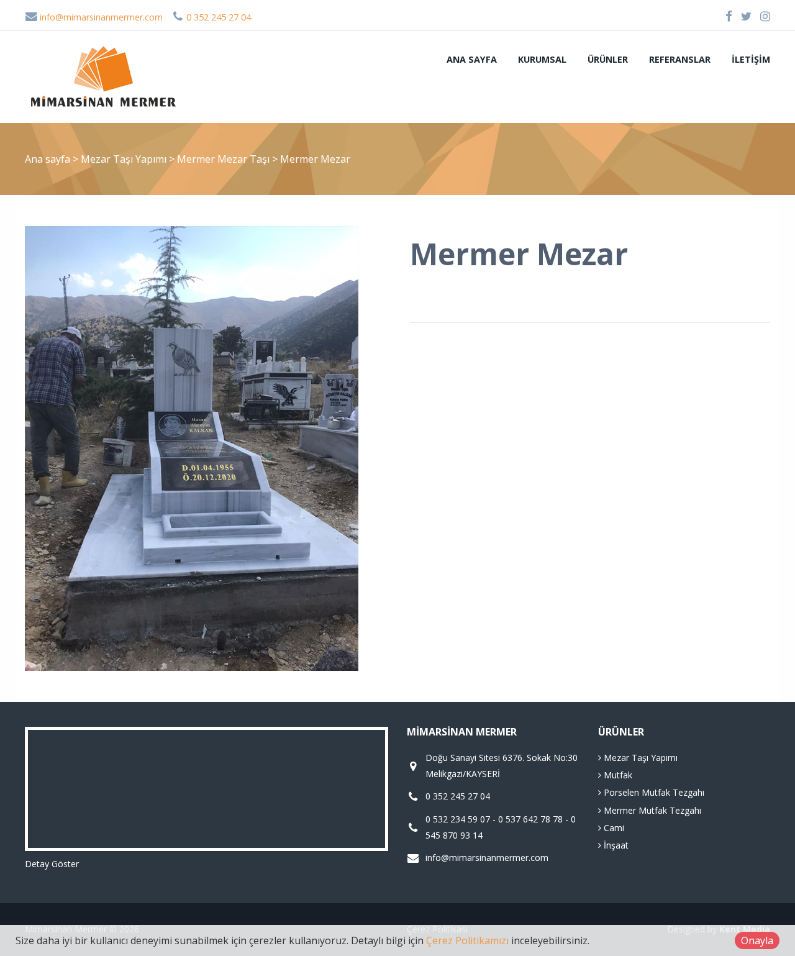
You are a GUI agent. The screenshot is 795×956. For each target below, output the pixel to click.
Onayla (757, 940)
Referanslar (680, 59)
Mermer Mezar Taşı (224, 159)
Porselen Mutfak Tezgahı (652, 792)
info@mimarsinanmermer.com (100, 17)
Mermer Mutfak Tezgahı (651, 810)
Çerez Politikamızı (467, 940)
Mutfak (616, 775)
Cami (612, 828)
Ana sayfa (472, 59)
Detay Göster (52, 864)
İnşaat (615, 845)
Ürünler (608, 59)
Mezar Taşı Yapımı (125, 159)
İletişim (751, 59)
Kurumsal (542, 59)
